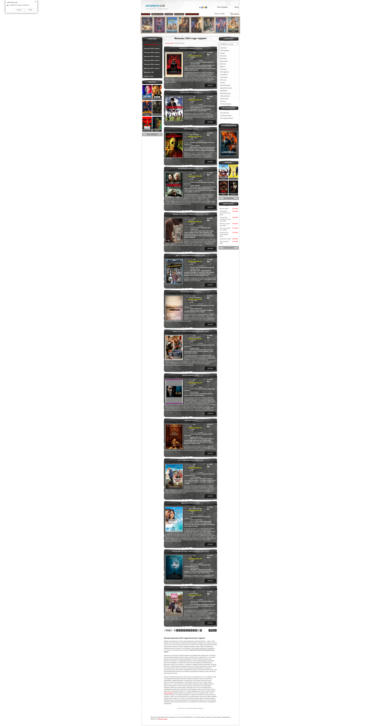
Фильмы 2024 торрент (152, 56)
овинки (169, 14)
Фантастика (224, 98)
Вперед (212, 630)
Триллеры (224, 77)
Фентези (223, 101)
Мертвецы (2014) (190, 129)
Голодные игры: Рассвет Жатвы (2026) (224, 234)
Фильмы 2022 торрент (152, 64)
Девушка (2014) (190, 420)
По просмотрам (225, 115)
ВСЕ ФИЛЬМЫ (229, 198)
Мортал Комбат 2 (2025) (224, 242)
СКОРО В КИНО (228, 248)
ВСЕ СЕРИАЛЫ (152, 134)
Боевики (223, 56)
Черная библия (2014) (190, 375)
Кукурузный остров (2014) (190, 292)
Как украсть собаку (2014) (190, 587)
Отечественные (225, 104)
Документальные (226, 88)
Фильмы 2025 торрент (152, 52)
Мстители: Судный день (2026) (225, 224)
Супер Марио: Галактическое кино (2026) (225, 213)
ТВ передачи (224, 50)
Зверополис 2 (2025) (225, 238)
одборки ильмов (192, 14)
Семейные (224, 74)
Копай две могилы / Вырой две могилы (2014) (190, 551)
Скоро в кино (148, 76)
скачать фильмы (168, 693)
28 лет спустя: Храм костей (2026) (225, 229)
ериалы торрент (157, 14)
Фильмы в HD (149, 72)
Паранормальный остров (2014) (190, 168)
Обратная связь (162, 719)
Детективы (224, 61)
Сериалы (223, 48)
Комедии (202, 467)
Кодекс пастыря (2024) (228, 129)
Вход (237, 7)
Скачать (210, 85)
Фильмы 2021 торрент (152, 68)
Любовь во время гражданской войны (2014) (190, 214)
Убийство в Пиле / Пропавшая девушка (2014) (190, 331)
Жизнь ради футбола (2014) (190, 92)
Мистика (223, 80)
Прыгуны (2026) (224, 208)
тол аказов (179, 14)
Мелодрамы (224, 72)
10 (196, 630)
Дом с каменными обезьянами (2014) (190, 255)
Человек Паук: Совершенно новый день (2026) (225, 219)
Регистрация (222, 7)
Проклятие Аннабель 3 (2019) (190, 48)
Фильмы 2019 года (193, 55)
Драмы (202, 99)
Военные (223, 58)
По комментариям (226, 118)
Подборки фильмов (151, 44)
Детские (223, 64)
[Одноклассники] (204, 7)
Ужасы (202, 176)
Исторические (225, 85)
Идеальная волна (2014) (190, 503)
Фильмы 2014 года (193, 99)
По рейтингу (224, 113)
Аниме (222, 53)
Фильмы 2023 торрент (152, 60)
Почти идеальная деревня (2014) (190, 460)
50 (201, 630)
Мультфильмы (225, 93)
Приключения (225, 96)
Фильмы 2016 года (193, 299)
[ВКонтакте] (202, 7)
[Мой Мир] (206, 7)
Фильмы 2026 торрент (152, 48)
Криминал (223, 90)
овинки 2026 (145, 14)
